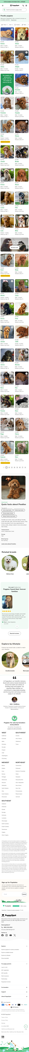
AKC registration (5, 970)
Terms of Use (4, 1017)
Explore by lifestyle (5, 955)
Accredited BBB (5, 1026)
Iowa (3, 771)
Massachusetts (19, 779)
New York (18, 788)
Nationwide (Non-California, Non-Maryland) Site (12, 1031)
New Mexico (19, 738)
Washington (5, 755)
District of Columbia (20, 771)
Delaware (18, 768)
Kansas (3, 774)
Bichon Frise (10, 574)
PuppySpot (4, 910)
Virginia (3, 832)
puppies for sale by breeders (15, 728)
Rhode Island (19, 794)
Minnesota (4, 779)
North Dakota (5, 788)
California (4, 735)
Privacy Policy (4, 1020)
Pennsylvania (19, 791)
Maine (17, 774)
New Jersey (18, 785)
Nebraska (4, 785)
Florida (3, 809)
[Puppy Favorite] (12, 29)
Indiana (3, 768)
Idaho (3, 741)
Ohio (3, 791)
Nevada (3, 747)
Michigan (4, 777)
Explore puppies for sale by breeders (10, 949)
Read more (13, 20)
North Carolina (5, 823)
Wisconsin (4, 797)
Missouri (4, 782)
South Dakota (5, 794)
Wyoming (4, 758)
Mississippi (4, 821)
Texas (17, 744)
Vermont (18, 797)
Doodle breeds (10, 671)
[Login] (26, 6)
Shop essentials (5, 958)
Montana (4, 744)
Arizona (17, 735)
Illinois (3, 765)
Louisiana (4, 818)
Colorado (4, 738)
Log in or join (4, 967)
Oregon (3, 750)
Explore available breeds (7, 952)
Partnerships (4, 978)
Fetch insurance (5, 976)
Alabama (4, 804)
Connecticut (18, 765)
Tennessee (4, 829)
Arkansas (4, 806)
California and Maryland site (7, 1029)
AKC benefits (4, 973)
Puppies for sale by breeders (13, 910)
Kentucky (4, 815)
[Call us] (23, 6)
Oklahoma (18, 741)
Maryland (18, 777)
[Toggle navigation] (3, 6)
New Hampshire (20, 782)
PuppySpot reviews (6, 981)
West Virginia (5, 835)
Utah (3, 753)
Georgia (3, 812)
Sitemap (3, 1023)
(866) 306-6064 (8, 927)
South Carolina (5, 826)
